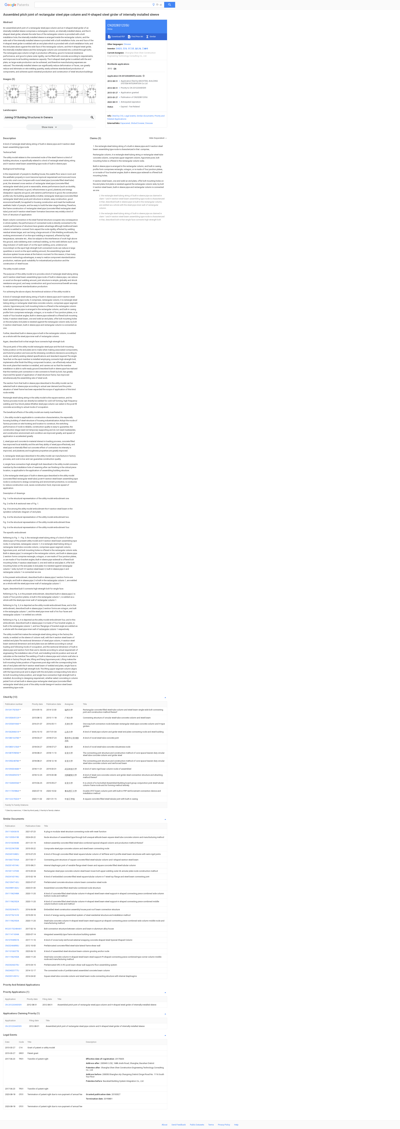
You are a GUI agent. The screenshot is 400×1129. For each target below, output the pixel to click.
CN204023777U (12, 970)
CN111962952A (12, 901)
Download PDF (118, 36)
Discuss (149, 123)
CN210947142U (12, 882)
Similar (152, 36)
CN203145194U (12, 865)
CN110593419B (12, 837)
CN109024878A (12, 761)
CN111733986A (12, 791)
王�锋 (145, 48)
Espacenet (125, 123)
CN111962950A (12, 957)
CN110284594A (12, 783)
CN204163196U (12, 876)
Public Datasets (197, 1125)
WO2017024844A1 (13, 929)
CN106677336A (12, 860)
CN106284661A (12, 732)
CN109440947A (12, 775)
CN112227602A (12, 799)
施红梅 (138, 48)
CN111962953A (12, 921)
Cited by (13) (117, 116)
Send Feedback (179, 1125)
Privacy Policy (224, 1125)
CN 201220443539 (13, 1005)
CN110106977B (12, 951)
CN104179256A (12, 710)
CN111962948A (12, 893)
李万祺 (131, 48)
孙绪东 (119, 48)
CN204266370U (12, 965)
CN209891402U (12, 888)
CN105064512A (12, 718)
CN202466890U (12, 945)
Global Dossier (137, 123)
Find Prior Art (137, 36)
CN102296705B (12, 848)
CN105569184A (12, 724)
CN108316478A (12, 738)
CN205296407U (12, 909)
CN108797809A (12, 753)
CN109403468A (12, 769)
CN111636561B (12, 831)
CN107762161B (12, 915)
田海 (125, 48)
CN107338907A (12, 940)
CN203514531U (12, 976)
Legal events (130, 116)
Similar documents (145, 116)
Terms (211, 1125)
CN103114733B (12, 871)
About (164, 1125)
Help (236, 1125)
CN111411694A (12, 934)
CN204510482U (12, 854)
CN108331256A (12, 747)
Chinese (127, 44)
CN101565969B (12, 843)
